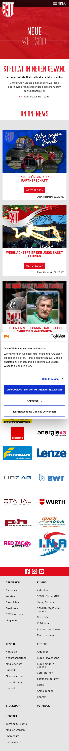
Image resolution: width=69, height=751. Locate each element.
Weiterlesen (34, 190)
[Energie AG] (51, 433)
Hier (21, 96)
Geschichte (12, 602)
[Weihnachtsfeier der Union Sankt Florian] (34, 226)
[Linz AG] (17, 477)
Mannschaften (14, 675)
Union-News (34, 113)
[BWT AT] (51, 477)
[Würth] (51, 502)
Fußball (43, 582)
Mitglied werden (15, 729)
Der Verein (13, 582)
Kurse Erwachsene (48, 657)
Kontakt (10, 688)
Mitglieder (12, 620)
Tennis (10, 643)
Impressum (12, 735)
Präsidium (43, 623)
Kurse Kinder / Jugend (45, 665)
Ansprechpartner (16, 657)
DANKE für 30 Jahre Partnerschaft (34, 178)
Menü (61, 4)
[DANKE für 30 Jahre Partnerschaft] (34, 151)
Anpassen (33, 400)
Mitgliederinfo (14, 663)
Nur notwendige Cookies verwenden (34, 411)
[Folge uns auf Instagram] (34, 571)
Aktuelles (11, 590)
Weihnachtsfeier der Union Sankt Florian (34, 254)
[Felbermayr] (17, 453)
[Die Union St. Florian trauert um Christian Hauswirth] (34, 302)
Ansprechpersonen (48, 629)
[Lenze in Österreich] (51, 453)
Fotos (40, 684)
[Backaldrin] (17, 433)
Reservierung (14, 682)
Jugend (10, 669)
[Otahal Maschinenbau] (17, 502)
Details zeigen (50, 378)
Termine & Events (16, 723)
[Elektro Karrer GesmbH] (17, 544)
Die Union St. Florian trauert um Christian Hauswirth (35, 329)
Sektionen (12, 608)
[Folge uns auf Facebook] (27, 571)
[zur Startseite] (8, 9)
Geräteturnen (45, 672)
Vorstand (11, 596)
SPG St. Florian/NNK (48, 596)
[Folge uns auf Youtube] (41, 571)
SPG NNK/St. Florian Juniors (48, 609)
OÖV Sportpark (14, 614)
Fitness (42, 643)
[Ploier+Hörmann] (17, 522)
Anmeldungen (45, 690)
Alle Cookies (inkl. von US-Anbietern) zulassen (34, 389)
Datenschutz (13, 741)
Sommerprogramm (48, 678)
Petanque (43, 705)
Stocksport (14, 705)
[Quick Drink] (51, 522)
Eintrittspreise (45, 635)
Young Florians (45, 602)
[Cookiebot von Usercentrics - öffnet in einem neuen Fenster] (50, 336)
